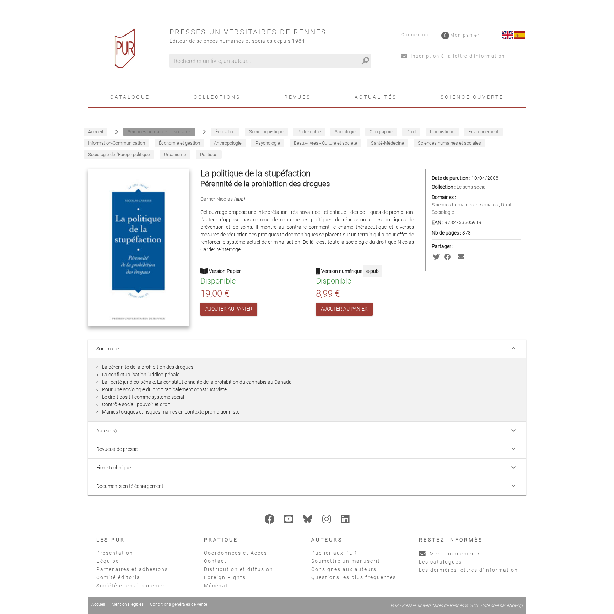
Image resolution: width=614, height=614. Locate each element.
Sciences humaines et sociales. (465, 205)
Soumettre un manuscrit (345, 561)
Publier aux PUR (334, 553)
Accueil (98, 604)
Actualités (376, 97)
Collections (217, 97)
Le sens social (472, 187)
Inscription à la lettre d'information (457, 56)
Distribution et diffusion (238, 569)
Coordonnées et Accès (235, 553)
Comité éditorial (119, 577)
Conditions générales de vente (178, 604)
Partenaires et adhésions (132, 569)
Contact (215, 561)
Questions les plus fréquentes (353, 577)
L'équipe (107, 561)
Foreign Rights (225, 577)
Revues (297, 97)
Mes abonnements (454, 553)
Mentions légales (128, 604)
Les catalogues (440, 562)
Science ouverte (472, 97)
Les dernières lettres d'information (468, 570)
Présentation (114, 553)
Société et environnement (132, 585)
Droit (506, 205)
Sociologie (443, 212)
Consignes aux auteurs (344, 569)
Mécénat (216, 585)
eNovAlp (515, 605)
